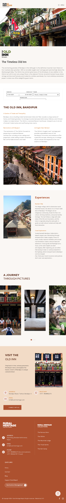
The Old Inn (41, 436)
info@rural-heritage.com (17, 400)
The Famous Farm (43, 432)
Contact (7, 472)
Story (6, 468)
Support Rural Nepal (11, 480)
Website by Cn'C (39, 498)
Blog (6, 476)
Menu (62, 5)
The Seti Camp (42, 449)
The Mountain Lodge (44, 440)
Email (11, 398)
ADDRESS (12, 391)
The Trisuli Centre (43, 445)
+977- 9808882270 (45, 394)
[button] (31, 339)
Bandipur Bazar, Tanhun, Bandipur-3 (20, 394)
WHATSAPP (43, 391)
